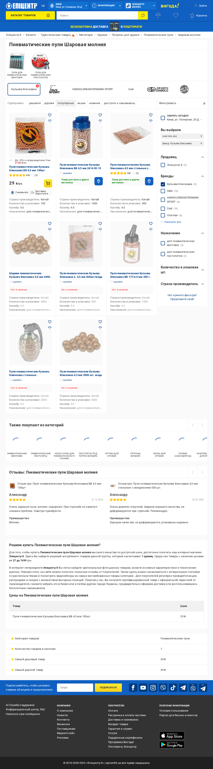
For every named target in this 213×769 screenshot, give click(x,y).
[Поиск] (143, 15)
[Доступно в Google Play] (171, 744)
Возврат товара (118, 724)
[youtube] (143, 687)
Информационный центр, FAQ (25, 709)
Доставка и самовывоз (123, 719)
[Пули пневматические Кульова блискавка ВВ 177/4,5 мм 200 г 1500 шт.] (131, 244)
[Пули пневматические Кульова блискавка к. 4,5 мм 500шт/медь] (81, 244)
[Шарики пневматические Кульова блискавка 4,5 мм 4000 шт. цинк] (30, 244)
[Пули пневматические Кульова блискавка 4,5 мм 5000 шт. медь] (81, 342)
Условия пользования (173, 710)
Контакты (63, 719)
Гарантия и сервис (120, 728)
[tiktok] (173, 687)
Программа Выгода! (121, 742)
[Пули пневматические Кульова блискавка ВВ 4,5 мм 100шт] (30, 135)
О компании (65, 710)
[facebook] (133, 687)
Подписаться (108, 687)
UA (43, 5)
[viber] (163, 687)
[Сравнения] (158, 15)
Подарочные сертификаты (125, 737)
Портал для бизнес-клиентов (178, 715)
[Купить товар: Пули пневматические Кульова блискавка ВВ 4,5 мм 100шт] (48, 183)
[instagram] (153, 687)
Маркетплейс (66, 733)
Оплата (113, 710)
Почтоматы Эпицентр (122, 746)
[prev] (193, 425)
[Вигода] (170, 6)
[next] (202, 425)
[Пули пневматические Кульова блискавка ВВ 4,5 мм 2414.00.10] (81, 135)
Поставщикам (66, 728)
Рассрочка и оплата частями (127, 715)
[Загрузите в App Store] (171, 735)
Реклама (62, 737)
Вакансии (63, 724)
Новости (62, 715)
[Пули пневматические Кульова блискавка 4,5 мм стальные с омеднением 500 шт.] (131, 135)
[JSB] (157, 89)
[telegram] (183, 687)
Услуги (112, 733)
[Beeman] (184, 89)
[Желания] (175, 15)
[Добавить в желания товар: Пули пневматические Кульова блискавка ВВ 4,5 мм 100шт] (49, 115)
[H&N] (54, 89)
